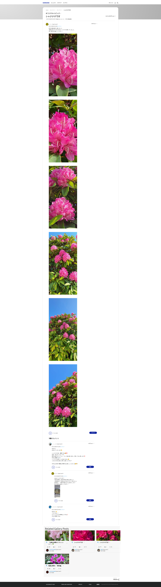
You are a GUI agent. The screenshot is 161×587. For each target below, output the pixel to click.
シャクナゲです (78, 542)
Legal (90, 584)
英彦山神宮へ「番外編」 (55, 566)
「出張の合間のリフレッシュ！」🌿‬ (56, 543)
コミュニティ (53, 2)
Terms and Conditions (66, 584)
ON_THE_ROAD (52, 549)
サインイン (111, 2)
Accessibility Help (50, 584)
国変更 (98, 584)
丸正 (76, 549)
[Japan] (46, 2)
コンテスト (65, 2)
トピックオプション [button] (110, 16)
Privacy (80, 584)
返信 (90, 466)
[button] (95, 23)
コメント (93, 432)
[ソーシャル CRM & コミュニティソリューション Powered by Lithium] (116, 579)
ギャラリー (59, 2)
